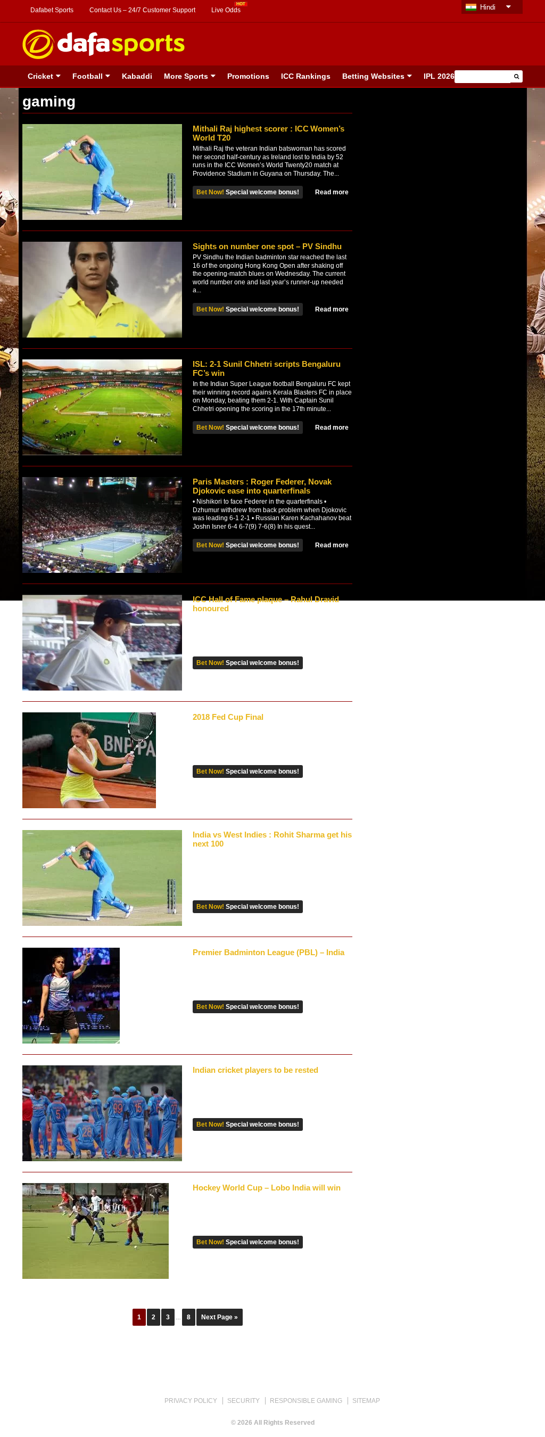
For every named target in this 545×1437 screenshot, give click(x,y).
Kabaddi (137, 76)
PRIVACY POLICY (190, 1401)
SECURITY (243, 1401)
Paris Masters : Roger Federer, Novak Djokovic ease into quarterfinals (262, 486)
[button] (516, 76)
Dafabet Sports (51, 10)
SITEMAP (366, 1401)
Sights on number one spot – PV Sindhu (267, 246)
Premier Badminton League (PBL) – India (268, 952)
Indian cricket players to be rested (255, 1069)
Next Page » (219, 1317)
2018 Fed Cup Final (228, 716)
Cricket (40, 76)
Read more (332, 192)
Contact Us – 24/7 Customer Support (142, 10)
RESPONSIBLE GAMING (306, 1401)
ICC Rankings (306, 76)
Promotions (248, 76)
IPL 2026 (439, 76)
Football (87, 76)
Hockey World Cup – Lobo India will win (267, 1187)
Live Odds (226, 10)
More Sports (186, 76)
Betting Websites (373, 76)
